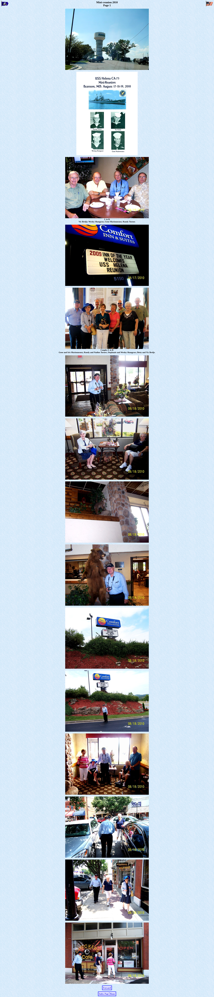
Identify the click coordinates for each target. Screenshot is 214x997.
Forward (107, 988)
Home (112, 994)
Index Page (104, 994)
